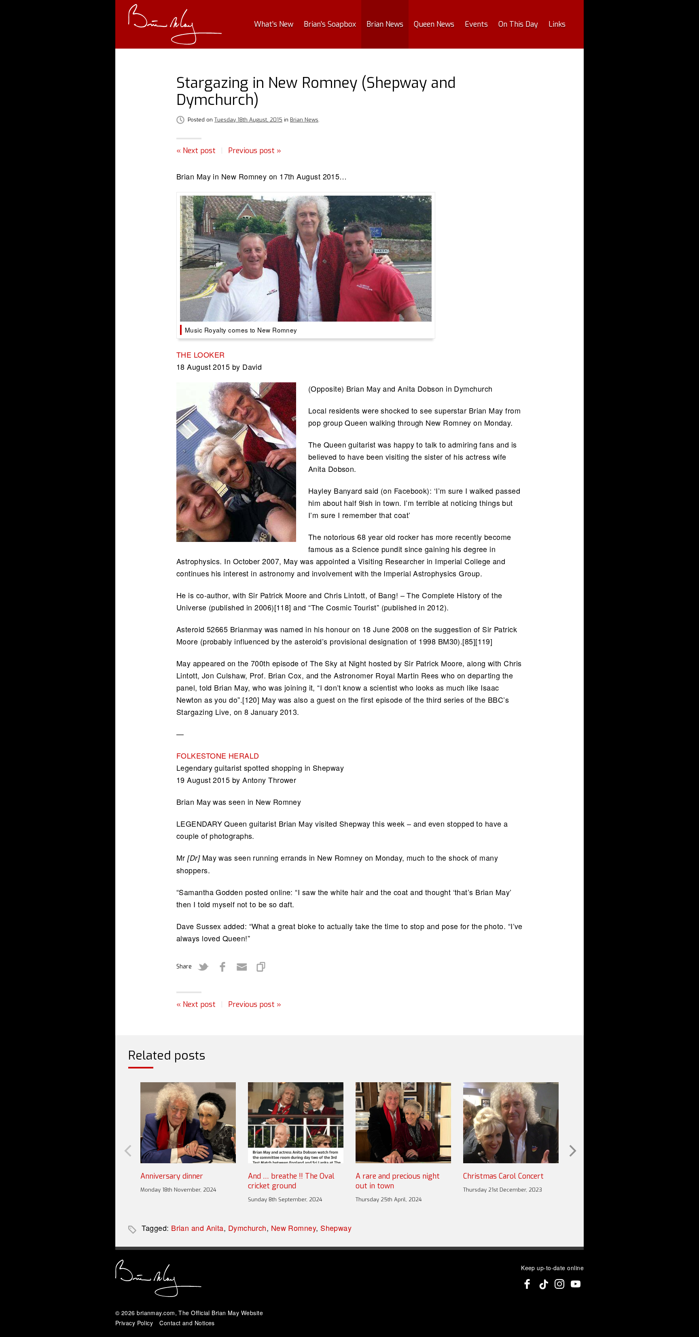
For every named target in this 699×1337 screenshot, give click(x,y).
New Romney (293, 1227)
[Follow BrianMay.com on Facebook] (527, 1284)
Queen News (434, 24)
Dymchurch (247, 1227)
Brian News (384, 24)
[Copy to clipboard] (261, 967)
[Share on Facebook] (222, 967)
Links (557, 24)
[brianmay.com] (175, 24)
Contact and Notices (187, 1323)
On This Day (518, 24)
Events (476, 24)
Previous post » (254, 151)
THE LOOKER (200, 354)
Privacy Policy (134, 1323)
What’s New (273, 24)
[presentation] (127, 1150)
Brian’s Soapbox (330, 24)
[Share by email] (242, 967)
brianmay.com (156, 1313)
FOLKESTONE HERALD (217, 755)
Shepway (336, 1227)
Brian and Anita (197, 1227)
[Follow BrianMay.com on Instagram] (559, 1284)
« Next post (196, 151)
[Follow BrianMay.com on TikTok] (543, 1284)
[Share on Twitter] (203, 967)
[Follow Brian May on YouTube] (576, 1284)
